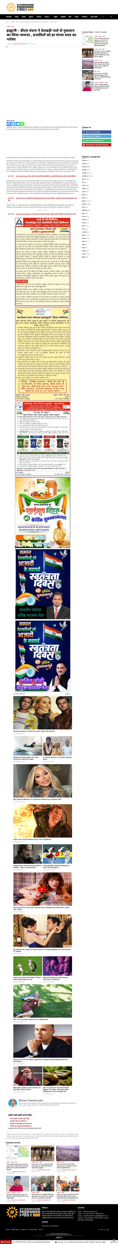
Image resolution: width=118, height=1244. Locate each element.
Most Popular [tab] (101, 32)
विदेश (99, 71)
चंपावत (62, 1162)
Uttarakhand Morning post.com (15, 1136)
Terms (40, 1229)
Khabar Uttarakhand (37, 1134)
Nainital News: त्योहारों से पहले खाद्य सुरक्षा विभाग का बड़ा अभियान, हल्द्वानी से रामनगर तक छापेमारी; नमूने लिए (42, 1183)
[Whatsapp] (22, 124)
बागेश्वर (84, 216)
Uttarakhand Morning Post (61, 1233)
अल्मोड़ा (84, 163)
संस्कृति (63, 17)
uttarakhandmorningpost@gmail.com (95, 1216)
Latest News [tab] (88, 32)
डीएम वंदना (55, 1136)
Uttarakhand (63, 1134)
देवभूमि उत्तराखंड (62, 1136)
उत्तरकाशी (84, 167)
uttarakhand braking (72, 1134)
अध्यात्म (84, 160)
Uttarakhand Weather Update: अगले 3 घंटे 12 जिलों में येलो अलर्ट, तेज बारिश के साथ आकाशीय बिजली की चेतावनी (17, 1153)
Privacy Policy (32, 1229)
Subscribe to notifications (50, 1226)
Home (8, 1229)
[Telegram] (18, 124)
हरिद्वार (40, 1162)
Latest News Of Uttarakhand (51, 1134)
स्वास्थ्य (84, 254)
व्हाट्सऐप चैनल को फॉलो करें (18, 1121)
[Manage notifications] (114, 1240)
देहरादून (12, 1162)
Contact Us (23, 1229)
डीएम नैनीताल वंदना (48, 1136)
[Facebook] (9, 124)
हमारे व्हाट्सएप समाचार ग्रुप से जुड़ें (19, 1118)
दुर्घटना (31, 17)
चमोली (83, 188)
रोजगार (39, 17)
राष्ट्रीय (55, 17)
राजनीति (84, 232)
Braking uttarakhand (16, 1134)
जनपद (47, 17)
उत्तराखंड (8, 17)
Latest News (15, 1229)
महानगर (84, 223)
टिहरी (83, 195)
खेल (70, 17)
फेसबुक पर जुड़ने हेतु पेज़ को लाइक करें (21, 1123)
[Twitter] (13, 124)
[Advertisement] (43, 107)
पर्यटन (77, 17)
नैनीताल (12, 26)
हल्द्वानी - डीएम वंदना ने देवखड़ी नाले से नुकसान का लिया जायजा (24, 1138)
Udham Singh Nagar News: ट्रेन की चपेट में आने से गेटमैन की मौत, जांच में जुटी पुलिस (17, 1183)
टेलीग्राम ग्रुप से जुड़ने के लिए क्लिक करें (21, 1126)
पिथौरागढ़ (84, 210)
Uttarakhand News (29, 1136)
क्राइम (24, 17)
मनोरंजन (84, 17)
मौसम (17, 17)
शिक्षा (83, 248)
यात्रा (83, 229)
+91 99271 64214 (88, 1214)
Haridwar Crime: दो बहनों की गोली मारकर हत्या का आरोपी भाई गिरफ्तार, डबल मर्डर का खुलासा (42, 1153)
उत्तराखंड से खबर (39, 1136)
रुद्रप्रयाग (84, 238)
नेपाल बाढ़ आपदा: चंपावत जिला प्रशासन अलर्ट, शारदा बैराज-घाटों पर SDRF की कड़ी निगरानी (67, 1153)
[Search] (111, 16)
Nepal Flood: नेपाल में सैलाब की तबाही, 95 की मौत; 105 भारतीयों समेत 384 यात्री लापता (88, 75)
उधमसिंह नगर (14, 1192)
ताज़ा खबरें (94, 17)
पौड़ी (83, 213)
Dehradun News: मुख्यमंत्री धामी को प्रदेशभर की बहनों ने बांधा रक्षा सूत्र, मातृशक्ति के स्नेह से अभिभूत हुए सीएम (67, 1183)
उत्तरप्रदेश (84, 170)
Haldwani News (27, 1134)
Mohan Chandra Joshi (20, 44)
